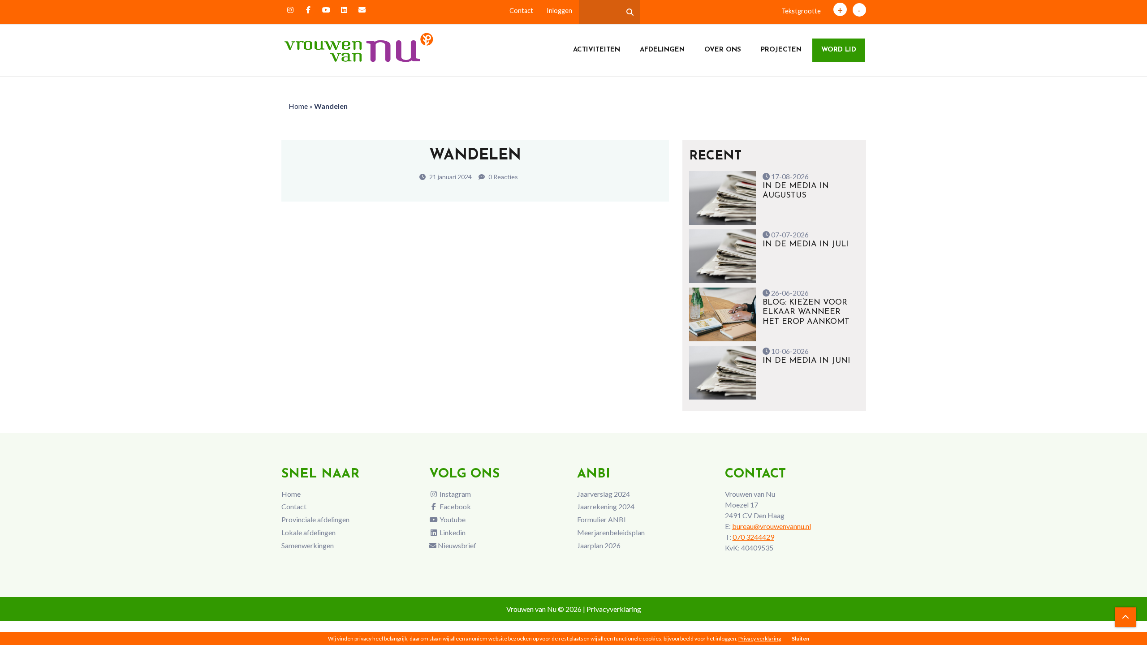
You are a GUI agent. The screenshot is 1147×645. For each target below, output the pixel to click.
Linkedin (452, 532)
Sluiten (800, 638)
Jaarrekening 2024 (605, 506)
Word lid (838, 50)
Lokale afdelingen (308, 532)
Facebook (454, 506)
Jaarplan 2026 (599, 545)
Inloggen (559, 10)
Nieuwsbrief (456, 545)
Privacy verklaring (759, 638)
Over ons (722, 50)
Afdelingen (662, 50)
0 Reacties (502, 177)
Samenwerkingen (307, 545)
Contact (521, 10)
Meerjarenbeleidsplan (611, 532)
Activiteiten (596, 50)
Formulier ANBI (601, 519)
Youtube (452, 519)
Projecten (781, 50)
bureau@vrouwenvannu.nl (771, 526)
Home (298, 106)
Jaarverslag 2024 (603, 494)
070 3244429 (753, 537)
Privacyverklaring (613, 609)
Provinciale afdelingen (315, 519)
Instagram (454, 494)
